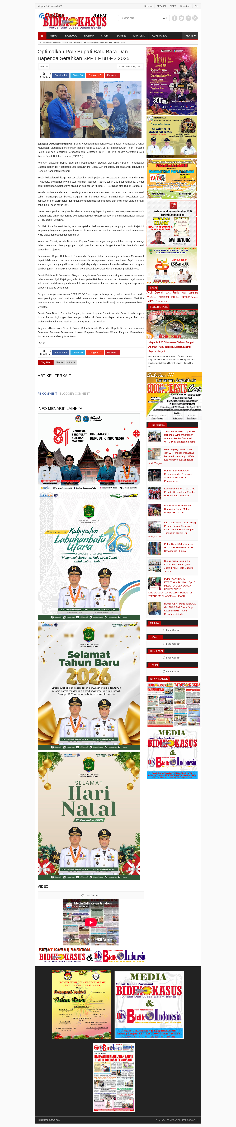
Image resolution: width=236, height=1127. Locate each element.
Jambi (176, 292)
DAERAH (89, 35)
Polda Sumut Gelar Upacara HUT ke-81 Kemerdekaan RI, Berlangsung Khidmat (178, 547)
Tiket (197, 6)
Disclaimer (185, 6)
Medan (152, 297)
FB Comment (47, 393)
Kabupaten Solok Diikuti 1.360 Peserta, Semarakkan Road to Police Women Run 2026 (179, 492)
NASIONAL (71, 35)
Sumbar (185, 296)
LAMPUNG (139, 35)
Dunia (168, 293)
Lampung (193, 292)
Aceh (150, 292)
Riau (172, 296)
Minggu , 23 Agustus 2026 (50, 6)
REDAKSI (161, 6)
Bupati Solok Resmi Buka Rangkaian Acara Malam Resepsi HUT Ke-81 (177, 509)
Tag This (45, 362)
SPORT (105, 35)
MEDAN (54, 35)
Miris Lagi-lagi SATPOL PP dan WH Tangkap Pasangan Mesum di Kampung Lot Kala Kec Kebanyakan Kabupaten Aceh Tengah (171, 456)
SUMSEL (121, 35)
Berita (44, 66)
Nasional (164, 296)
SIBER (173, 6)
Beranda (148, 6)
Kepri (184, 293)
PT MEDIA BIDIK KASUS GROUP (181, 1120)
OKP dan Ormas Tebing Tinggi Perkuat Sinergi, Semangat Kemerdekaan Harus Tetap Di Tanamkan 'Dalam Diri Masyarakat (172, 529)
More (189, 35)
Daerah (159, 292)
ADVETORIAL (159, 35)
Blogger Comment (75, 393)
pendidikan (163, 301)
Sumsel (194, 297)
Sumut (152, 301)
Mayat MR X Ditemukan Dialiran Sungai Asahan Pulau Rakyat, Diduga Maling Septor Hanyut (170, 347)
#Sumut (71, 362)
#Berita (59, 362)
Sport (178, 297)
